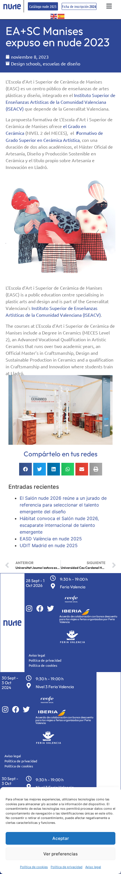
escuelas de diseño (61, 63)
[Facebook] (39, 608)
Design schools (26, 63)
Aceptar (60, 838)
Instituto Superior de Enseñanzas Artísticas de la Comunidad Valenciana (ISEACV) (60, 101)
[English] (54, 16)
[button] (109, 6)
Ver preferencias (60, 854)
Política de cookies (34, 867)
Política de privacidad (66, 867)
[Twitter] (50, 608)
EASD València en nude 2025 (51, 538)
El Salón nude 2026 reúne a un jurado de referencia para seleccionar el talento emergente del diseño (63, 504)
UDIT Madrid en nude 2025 (49, 545)
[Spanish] (61, 16)
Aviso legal (93, 867)
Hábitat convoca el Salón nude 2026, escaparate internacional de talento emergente (59, 525)
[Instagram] (29, 608)
